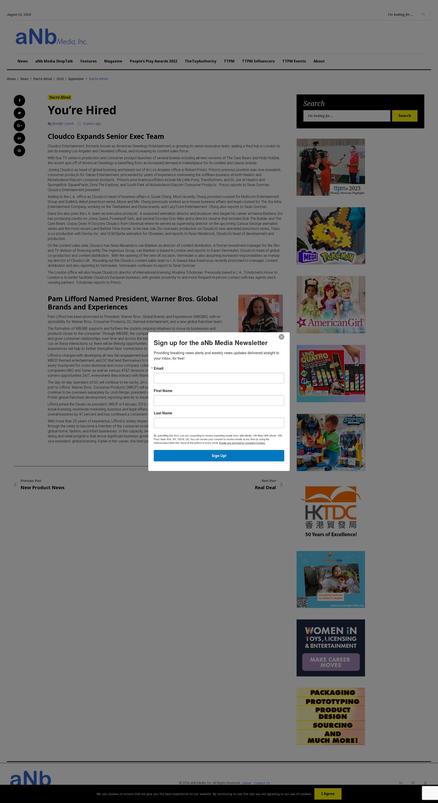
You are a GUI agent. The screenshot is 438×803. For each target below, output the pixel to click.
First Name (163, 390)
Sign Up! (219, 455)
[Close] (281, 337)
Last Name (163, 413)
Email (158, 368)
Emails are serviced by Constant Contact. (242, 442)
